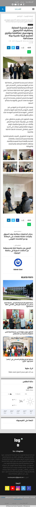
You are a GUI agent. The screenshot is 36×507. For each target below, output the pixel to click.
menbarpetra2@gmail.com (16, 477)
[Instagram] (18, 488)
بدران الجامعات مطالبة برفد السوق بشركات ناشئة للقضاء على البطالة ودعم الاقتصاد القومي (18, 236)
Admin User (26, 41)
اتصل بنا (17, 2)
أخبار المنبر (30, 25)
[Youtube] (12, 488)
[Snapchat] (7, 488)
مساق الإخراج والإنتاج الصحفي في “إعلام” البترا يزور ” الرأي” (19, 360)
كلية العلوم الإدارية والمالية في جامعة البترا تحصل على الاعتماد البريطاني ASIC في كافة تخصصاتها (18, 304)
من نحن (22, 2)
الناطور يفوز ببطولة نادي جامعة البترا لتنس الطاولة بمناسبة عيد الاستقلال (19, 333)
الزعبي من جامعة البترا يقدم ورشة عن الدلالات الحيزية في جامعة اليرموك (17, 250)
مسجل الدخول (21, 372)
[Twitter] (23, 488)
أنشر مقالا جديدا (29, 2)
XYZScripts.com (26, 506)
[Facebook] (29, 488)
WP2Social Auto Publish (11, 506)
